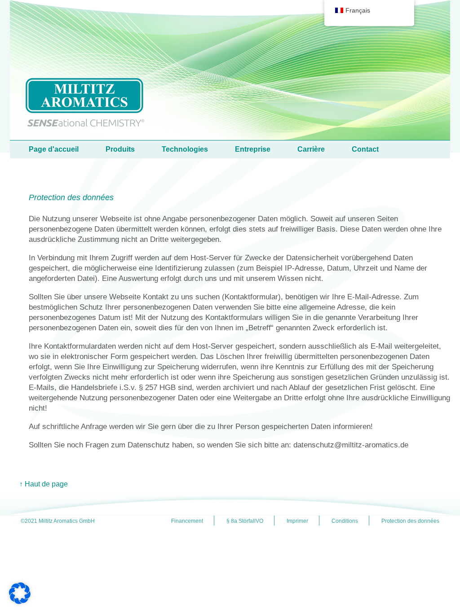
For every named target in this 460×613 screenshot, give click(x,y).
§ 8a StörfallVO (244, 521)
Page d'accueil (54, 149)
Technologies (185, 149)
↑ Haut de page (43, 484)
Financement (187, 521)
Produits (120, 149)
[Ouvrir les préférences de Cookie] (20, 601)
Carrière (311, 149)
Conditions (345, 521)
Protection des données (410, 521)
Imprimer (297, 521)
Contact (365, 149)
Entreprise (252, 149)
